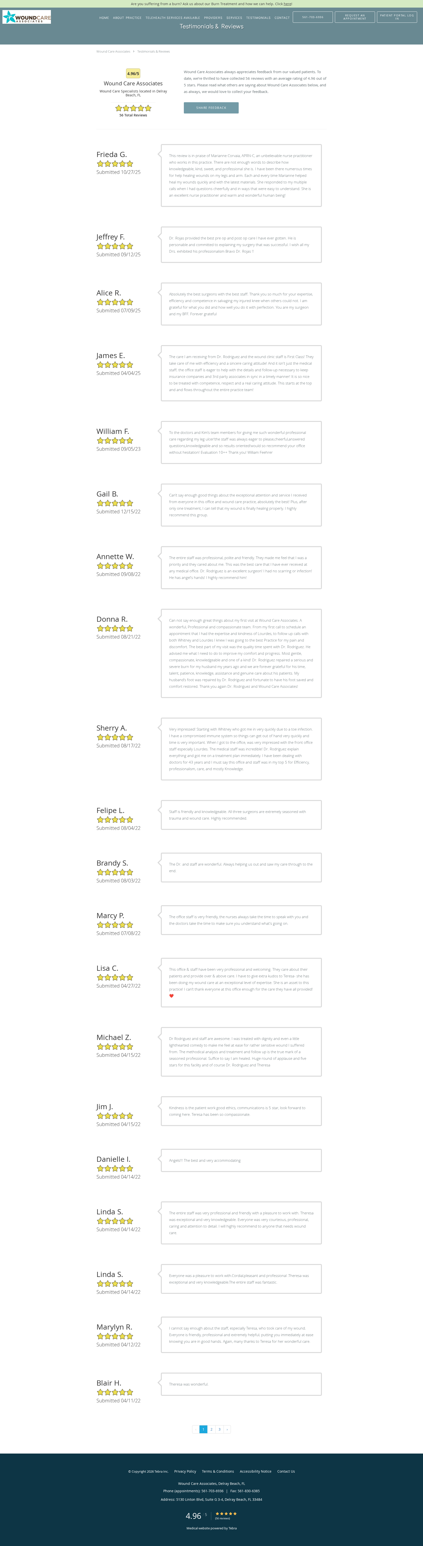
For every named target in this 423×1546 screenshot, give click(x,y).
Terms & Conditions (218, 1471)
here (287, 3)
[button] (355, 17)
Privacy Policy (185, 1471)
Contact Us (286, 1471)
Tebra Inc (161, 1471)
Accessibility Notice (255, 1471)
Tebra (233, 1528)
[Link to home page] (25, 17)
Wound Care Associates (113, 51)
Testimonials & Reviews (153, 51)
